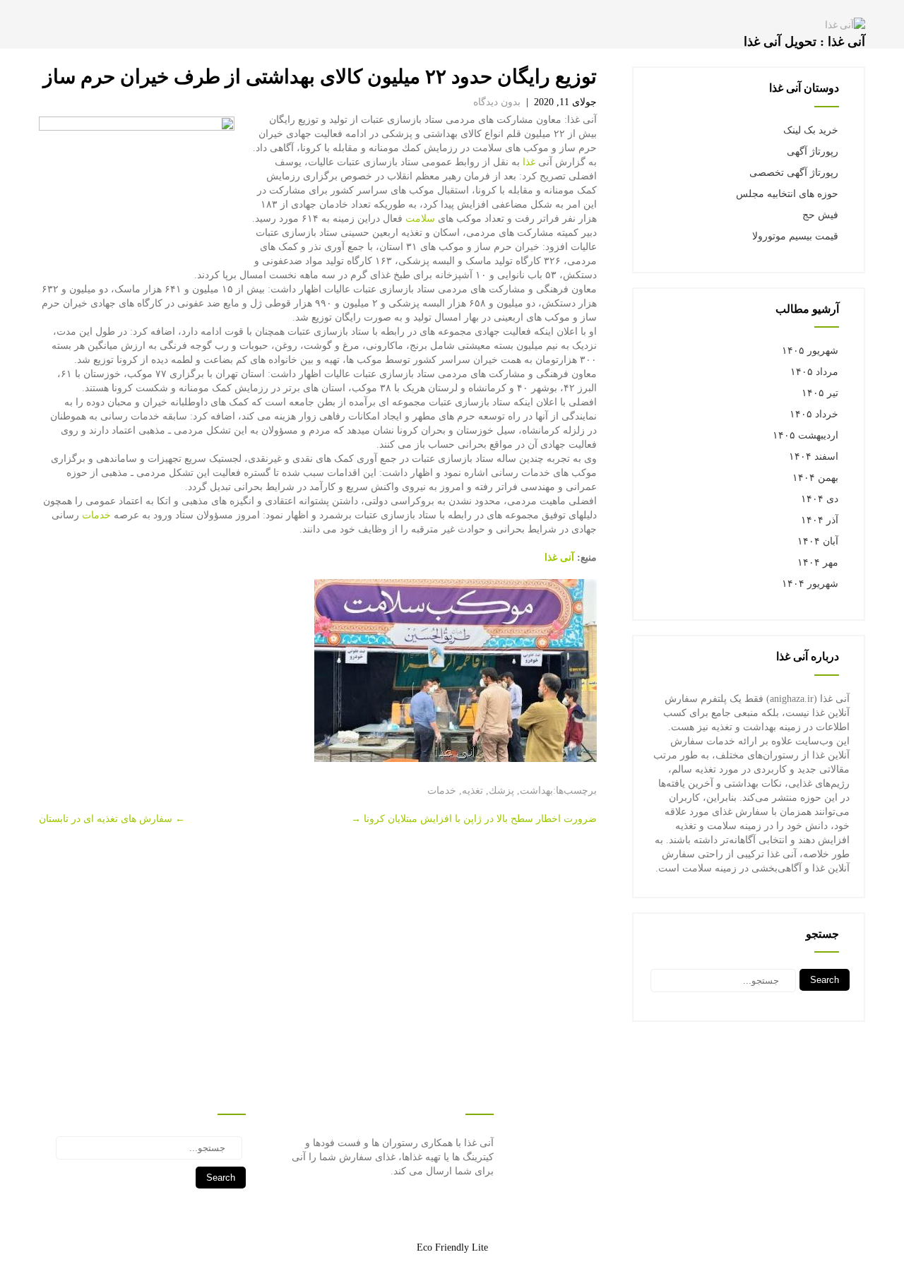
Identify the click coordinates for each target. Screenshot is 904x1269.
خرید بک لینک (810, 130)
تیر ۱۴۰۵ (820, 393)
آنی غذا (559, 557)
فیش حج (820, 215)
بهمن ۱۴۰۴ (815, 477)
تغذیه (472, 790)
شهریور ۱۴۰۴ (810, 583)
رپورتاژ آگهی (812, 151)
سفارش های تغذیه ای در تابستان (112, 819)
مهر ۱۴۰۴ (817, 562)
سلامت (420, 218)
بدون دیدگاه (497, 102)
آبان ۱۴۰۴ (817, 541)
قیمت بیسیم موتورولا (795, 236)
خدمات (96, 515)
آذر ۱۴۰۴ (819, 520)
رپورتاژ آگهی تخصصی (793, 172)
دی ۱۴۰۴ (819, 499)
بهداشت (536, 790)
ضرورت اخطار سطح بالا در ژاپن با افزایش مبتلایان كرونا (474, 819)
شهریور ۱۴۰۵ (810, 350)
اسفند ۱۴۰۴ (813, 456)
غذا (529, 162)
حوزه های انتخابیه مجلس (787, 194)
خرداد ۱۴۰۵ (814, 414)
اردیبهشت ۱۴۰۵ (805, 435)
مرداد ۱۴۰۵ (814, 372)
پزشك (501, 790)
